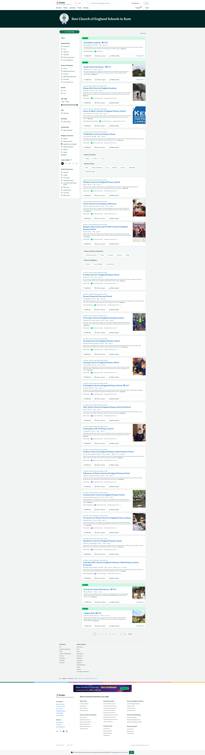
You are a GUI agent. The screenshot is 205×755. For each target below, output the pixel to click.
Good (64, 49)
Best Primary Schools (85, 720)
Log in (146, 3)
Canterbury (80, 656)
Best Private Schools (85, 724)
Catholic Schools (131, 708)
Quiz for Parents (83, 708)
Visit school (140, 56)
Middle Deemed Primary (69, 71)
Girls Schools (130, 729)
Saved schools (83, 706)
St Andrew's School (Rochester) (113, 594)
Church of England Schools (133, 704)
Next (130, 634)
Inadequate (66, 54)
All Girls (95, 158)
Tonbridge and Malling (83, 671)
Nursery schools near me (109, 713)
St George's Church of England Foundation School (113, 324)
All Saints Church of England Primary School (113, 187)
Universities (66, 193)
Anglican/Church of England (70, 144)
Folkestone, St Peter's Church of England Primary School (113, 478)
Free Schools (66, 178)
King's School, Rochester (113, 71)
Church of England (98, 264)
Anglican (65, 139)
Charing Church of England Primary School (113, 368)
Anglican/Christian (67, 141)
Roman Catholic (110, 264)
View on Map (70, 32)
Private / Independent (97, 167)
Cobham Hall (113, 618)
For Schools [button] (135, 3)
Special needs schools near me (110, 715)
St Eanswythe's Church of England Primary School (113, 501)
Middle (127, 255)
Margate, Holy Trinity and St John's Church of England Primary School (113, 234)
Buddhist (65, 149)
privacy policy (124, 752)
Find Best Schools (84, 710)
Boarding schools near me (109, 717)
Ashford (79, 669)
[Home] (60, 678)
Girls (64, 93)
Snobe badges (59, 713)
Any (62, 163)
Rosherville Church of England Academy (113, 94)
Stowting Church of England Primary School (113, 346)
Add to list (88, 56)
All (60, 647)
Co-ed (64, 90)
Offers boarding (67, 122)
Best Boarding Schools (85, 726)
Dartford (79, 663)
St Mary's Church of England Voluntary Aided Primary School (113, 457)
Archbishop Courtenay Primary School (113, 139)
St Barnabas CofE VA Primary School (113, 434)
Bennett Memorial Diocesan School (113, 302)
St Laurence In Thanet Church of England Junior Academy (113, 524)
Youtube (64, 731)
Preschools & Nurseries (91, 255)
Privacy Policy (69, 745)
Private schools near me (109, 710)
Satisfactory (66, 52)
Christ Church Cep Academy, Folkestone (113, 209)
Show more (64, 155)
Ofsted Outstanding (90, 171)
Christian (88, 264)
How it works (59, 709)
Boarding (85, 8)
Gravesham (80, 660)
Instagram (67, 731)
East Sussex (80, 647)
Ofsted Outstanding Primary (134, 720)
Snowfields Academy (113, 47)
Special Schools (67, 190)
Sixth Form (119, 255)
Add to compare (101, 56)
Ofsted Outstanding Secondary (134, 722)
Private (79, 8)
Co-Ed (102, 158)
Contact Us (58, 725)
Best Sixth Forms (84, 729)
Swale (78, 667)
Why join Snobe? (60, 704)
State (87, 167)
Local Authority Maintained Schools (69, 183)
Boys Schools (130, 731)
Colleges (65, 175)
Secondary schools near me (110, 706)
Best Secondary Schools (85, 722)
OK (131, 752)
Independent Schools (68, 180)
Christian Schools (131, 710)
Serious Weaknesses (68, 60)
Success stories (60, 715)
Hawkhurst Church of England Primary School (113, 546)
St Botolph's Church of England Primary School (113, 391)
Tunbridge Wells (81, 665)
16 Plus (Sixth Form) (68, 82)
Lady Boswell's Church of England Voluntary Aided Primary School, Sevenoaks (113, 569)
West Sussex (80, 654)
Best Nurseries (83, 717)
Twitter (60, 731)
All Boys (87, 158)
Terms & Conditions (60, 745)
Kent (78, 649)
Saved (147, 8)
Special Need (132, 167)
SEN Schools (106, 735)
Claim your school (60, 706)
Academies (65, 172)
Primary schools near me (109, 704)
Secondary (73, 8)
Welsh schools (66, 195)
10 (124, 634)
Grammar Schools (107, 731)
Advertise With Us (60, 727)
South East (70, 678)
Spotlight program (60, 711)
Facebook (57, 731)
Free (107, 167)
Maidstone (79, 658)
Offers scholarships (67, 130)
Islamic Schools (131, 706)
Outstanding (66, 46)
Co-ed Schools (130, 733)
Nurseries (59, 8)
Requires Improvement (68, 57)
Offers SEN (65, 113)
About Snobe (59, 722)
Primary (65, 8)
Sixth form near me (108, 721)
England (64, 678)
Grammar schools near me (109, 708)
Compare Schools (84, 704)
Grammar (123, 167)
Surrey (78, 651)
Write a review (115, 56)
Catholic (65, 152)
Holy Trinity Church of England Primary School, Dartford (113, 412)
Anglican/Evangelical (68, 147)
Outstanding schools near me (110, 719)
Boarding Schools (107, 733)
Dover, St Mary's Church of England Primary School (113, 117)
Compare (137, 8)
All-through (66, 79)
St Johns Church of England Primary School (113, 280)
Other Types (66, 187)
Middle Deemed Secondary (69, 77)
